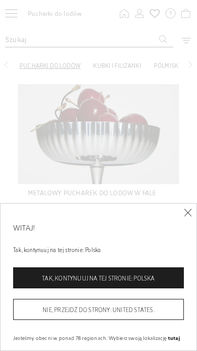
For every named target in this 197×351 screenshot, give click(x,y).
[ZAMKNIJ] (187, 213)
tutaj (174, 338)
